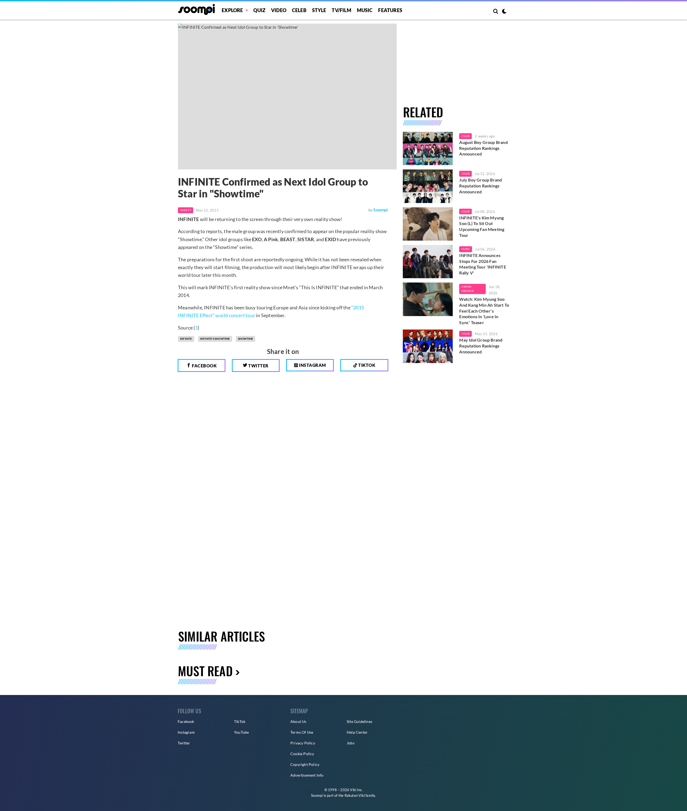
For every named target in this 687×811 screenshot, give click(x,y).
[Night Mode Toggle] (504, 12)
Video (278, 10)
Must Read (205, 671)
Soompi (380, 209)
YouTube (241, 732)
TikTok (239, 721)
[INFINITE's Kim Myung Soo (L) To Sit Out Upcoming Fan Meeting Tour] (428, 224)
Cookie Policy (302, 753)
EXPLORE (232, 10)
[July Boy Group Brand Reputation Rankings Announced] (428, 186)
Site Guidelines (359, 721)
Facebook (204, 365)
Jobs (351, 743)
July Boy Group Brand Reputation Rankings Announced (480, 185)
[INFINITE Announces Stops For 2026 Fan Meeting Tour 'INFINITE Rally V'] (428, 261)
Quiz (259, 10)
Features (390, 10)
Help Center (357, 732)
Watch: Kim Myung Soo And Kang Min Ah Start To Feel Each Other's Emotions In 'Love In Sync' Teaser (484, 310)
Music (365, 10)
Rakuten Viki (355, 795)
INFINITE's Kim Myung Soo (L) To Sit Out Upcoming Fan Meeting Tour (481, 226)
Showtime (245, 338)
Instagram (312, 365)
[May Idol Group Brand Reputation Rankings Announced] (428, 346)
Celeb (299, 10)
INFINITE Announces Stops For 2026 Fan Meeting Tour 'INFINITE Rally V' (482, 264)
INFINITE (186, 338)
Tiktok (366, 365)
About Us (298, 721)
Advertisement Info (307, 775)
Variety (185, 210)
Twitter (258, 365)
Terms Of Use (301, 732)
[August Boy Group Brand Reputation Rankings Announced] (428, 148)
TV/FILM (341, 10)
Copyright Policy (304, 764)
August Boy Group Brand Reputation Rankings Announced (483, 148)
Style (319, 10)
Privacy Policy (302, 743)
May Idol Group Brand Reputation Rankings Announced (480, 345)
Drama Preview (467, 288)
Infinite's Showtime (215, 338)
